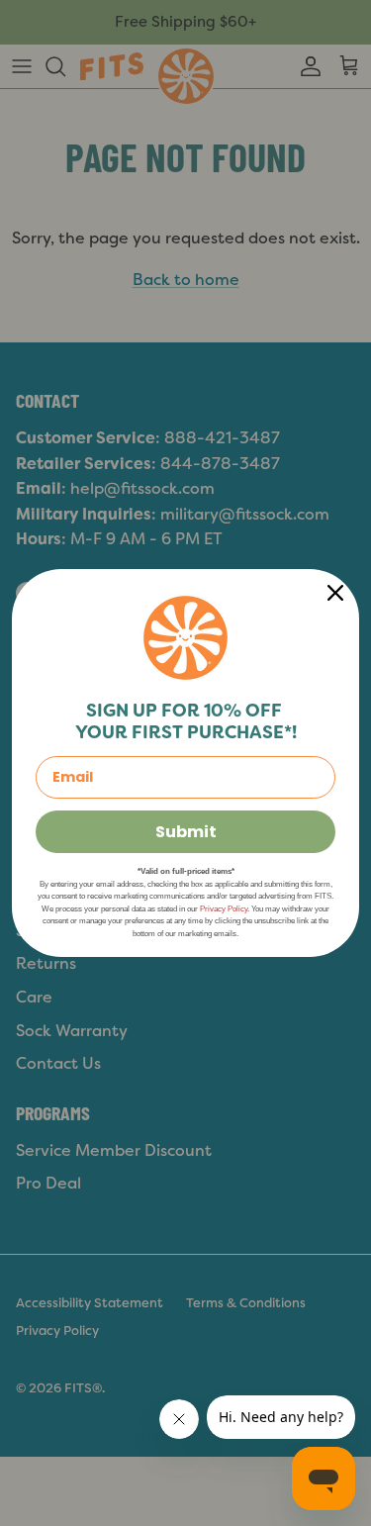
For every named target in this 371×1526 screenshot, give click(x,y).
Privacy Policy (223, 909)
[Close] (335, 593)
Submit (186, 831)
